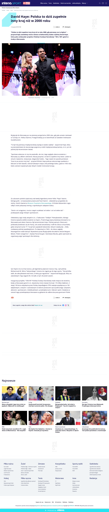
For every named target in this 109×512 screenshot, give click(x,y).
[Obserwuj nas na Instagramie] (65, 305)
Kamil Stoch (41, 468)
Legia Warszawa (7, 468)
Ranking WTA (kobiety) (43, 481)
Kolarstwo (74, 489)
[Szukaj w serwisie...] (99, 3)
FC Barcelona (7, 474)
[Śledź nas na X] (68, 305)
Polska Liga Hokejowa (9, 485)
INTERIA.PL (71, 505)
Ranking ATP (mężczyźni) (44, 483)
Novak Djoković (41, 491)
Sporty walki (77, 464)
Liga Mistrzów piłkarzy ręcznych (28, 481)
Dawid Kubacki (41, 466)
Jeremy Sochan (58, 468)
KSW (73, 470)
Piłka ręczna (26, 478)
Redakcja (93, 478)
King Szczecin (58, 470)
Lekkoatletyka (75, 487)
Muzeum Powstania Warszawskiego (40, 203)
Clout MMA (75, 468)
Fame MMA (75, 466)
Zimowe (41, 464)
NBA (56, 466)
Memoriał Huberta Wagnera (96, 470)
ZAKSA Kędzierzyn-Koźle (95, 474)
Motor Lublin (24, 474)
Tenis (40, 478)
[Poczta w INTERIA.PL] (103, 3)
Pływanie (74, 491)
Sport (8, 10)
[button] (44, 3)
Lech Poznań (7, 472)
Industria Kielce (24, 485)
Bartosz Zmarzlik (25, 472)
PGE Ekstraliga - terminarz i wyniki (28, 466)
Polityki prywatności (47, 505)
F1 (55, 481)
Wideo (73, 483)
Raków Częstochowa (8, 470)
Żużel (23, 464)
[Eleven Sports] (26, 3)
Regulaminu (37, 505)
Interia (3, 10)
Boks (12, 10)
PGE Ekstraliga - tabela (26, 468)
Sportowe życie (75, 485)
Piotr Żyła (40, 470)
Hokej (6, 478)
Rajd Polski (57, 485)
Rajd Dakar (57, 483)
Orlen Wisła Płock (25, 483)
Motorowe (59, 478)
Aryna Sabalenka (42, 489)
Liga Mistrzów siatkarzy (95, 466)
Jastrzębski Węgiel (94, 472)
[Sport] (16, 3)
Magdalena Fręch (42, 487)
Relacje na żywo (76, 481)
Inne (74, 478)
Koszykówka (60, 464)
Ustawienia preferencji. (57, 505)
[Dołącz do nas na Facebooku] (63, 305)
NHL (5, 481)
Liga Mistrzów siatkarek (95, 468)
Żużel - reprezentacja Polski (27, 470)
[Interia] (7, 3)
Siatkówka (94, 464)
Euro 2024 (6, 466)
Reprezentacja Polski (8, 483)
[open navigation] (106, 3)
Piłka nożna (8, 464)
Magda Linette (41, 485)
